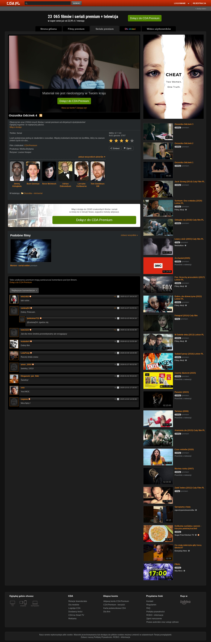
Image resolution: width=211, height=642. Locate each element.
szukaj (76, 3)
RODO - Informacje (121, 637)
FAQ (148, 608)
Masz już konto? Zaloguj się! (74, 108)
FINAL (177, 564)
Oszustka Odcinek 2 (184, 143)
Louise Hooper (24, 152)
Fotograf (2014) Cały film (186, 315)
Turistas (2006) (182, 411)
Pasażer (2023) (182, 392)
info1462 (25, 296)
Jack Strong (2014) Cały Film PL (190, 181)
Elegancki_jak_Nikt (30, 376)
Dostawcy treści (75, 611)
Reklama (72, 618)
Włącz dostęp (16, 127)
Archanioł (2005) (182, 258)
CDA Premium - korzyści (114, 605)
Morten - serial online (20, 265)
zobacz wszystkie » (129, 235)
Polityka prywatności (155, 611)
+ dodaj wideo (200, 9)
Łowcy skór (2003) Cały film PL (189, 239)
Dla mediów (73, 605)
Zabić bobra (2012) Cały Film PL (189, 488)
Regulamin (151, 605)
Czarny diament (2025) (185, 373)
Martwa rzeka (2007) (184, 468)
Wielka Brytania (27, 149)
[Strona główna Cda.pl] (14, 3)
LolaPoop (25, 353)
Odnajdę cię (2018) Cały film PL (189, 220)
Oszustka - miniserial (33, 193)
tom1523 (25, 330)
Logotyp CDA (74, 608)
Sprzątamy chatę (183, 507)
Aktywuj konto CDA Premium (116, 601)
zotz (23, 387)
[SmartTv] (26, 608)
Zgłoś (128, 148)
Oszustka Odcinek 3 (184, 124)
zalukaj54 (25, 308)
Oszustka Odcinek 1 (184, 162)
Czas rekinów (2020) (184, 449)
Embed (116, 148)
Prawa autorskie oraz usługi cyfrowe (162, 622)
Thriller (13, 133)
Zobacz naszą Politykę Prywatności (96, 637)
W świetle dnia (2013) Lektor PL (189, 335)
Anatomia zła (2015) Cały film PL (190, 430)
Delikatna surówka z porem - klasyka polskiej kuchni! (188, 527)
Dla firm (106, 611)
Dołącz (144, 18)
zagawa (24, 399)
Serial (19, 133)
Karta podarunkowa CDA (114, 608)
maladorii (25, 341)
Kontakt (149, 601)
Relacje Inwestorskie (77, 601)
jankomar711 (33, 318)
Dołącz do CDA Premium (74, 101)
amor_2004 (26, 364)
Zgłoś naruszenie (154, 618)
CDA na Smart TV (76, 615)
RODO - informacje (154, 615)
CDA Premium (30, 145)
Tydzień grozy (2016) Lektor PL (189, 354)
